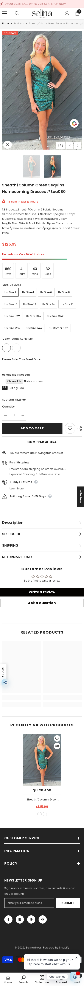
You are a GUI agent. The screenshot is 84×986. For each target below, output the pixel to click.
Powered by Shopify (56, 947)
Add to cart (32, 428)
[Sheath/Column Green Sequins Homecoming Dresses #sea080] (42, 760)
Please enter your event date (21, 359)
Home (5, 23)
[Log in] (67, 13)
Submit (67, 903)
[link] (21, 697)
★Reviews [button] (80, 496)
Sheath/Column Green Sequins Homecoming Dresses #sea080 (42, 800)
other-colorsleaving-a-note (45, 814)
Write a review (42, 592)
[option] (42, 90)
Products (19, 23)
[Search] (17, 13)
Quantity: (8, 406)
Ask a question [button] (42, 602)
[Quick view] (57, 746)
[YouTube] (43, 919)
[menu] (4, 13)
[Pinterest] (31, 919)
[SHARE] (78, 428)
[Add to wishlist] (70, 428)
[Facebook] (8, 919)
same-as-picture (39, 814)
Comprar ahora (42, 442)
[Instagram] (20, 919)
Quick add (42, 790)
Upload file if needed (16, 374)
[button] (69, 145)
